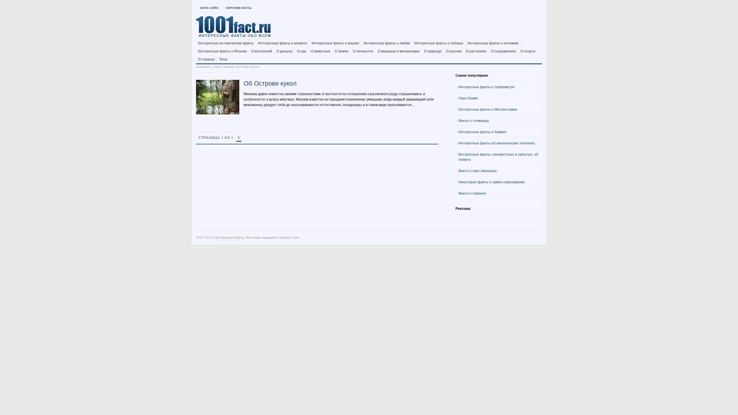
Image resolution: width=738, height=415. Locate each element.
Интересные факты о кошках (335, 43)
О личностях (363, 51)
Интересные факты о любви (387, 43)
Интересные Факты (230, 237)
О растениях (476, 51)
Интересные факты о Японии (222, 51)
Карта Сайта (209, 8)
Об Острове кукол (270, 83)
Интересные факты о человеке (493, 43)
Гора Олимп (468, 98)
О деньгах (284, 51)
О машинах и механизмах (399, 51)
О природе (433, 51)
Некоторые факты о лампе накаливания (491, 182)
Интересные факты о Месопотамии (487, 109)
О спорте (527, 51)
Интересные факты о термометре (486, 86)
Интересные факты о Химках (482, 131)
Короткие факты (238, 8)
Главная (202, 67)
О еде (301, 51)
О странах (206, 59)
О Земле (342, 51)
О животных (320, 51)
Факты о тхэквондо (473, 120)
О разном (454, 51)
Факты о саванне (472, 193)
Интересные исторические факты (226, 43)
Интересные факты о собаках (438, 43)
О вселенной (261, 51)
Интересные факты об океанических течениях (496, 143)
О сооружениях (503, 51)
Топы (223, 59)
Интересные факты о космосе (282, 43)
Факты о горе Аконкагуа (477, 170)
